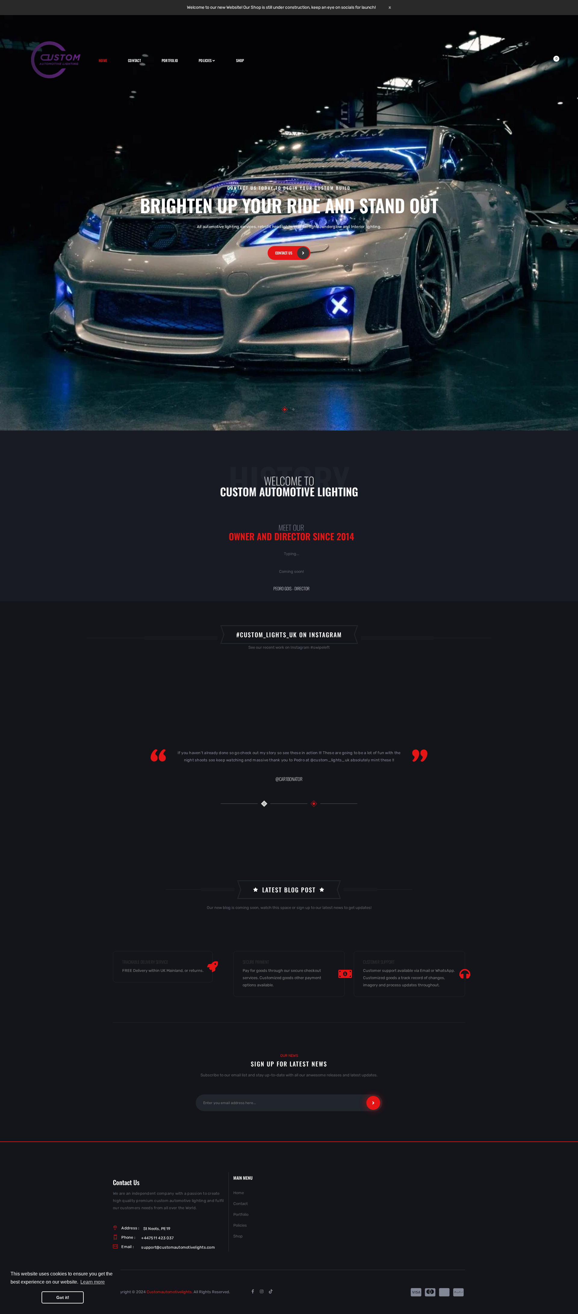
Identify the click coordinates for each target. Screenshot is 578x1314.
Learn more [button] (92, 1281)
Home (238, 1193)
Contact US (283, 252)
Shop (238, 1236)
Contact (240, 1203)
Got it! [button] (62, 1297)
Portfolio (240, 1214)
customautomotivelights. (170, 1292)
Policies (240, 1225)
